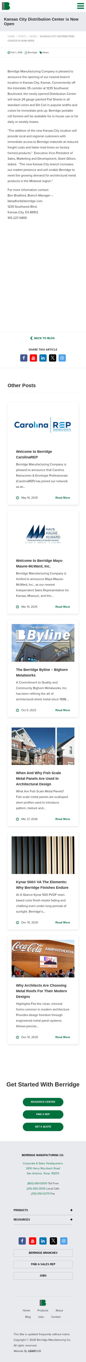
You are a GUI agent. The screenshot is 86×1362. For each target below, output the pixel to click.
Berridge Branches (43, 1252)
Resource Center (43, 1101)
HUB (34, 1351)
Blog (28, 1317)
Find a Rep (43, 1114)
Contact (56, 1317)
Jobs (43, 1275)
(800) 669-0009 (37, 1183)
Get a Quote (43, 1126)
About (59, 1310)
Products (42, 1310)
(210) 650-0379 (40, 1193)
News (46, 52)
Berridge (32, 52)
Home (26, 1310)
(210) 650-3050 (36, 1188)
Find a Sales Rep (43, 1264)
